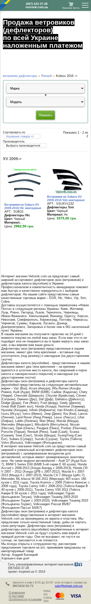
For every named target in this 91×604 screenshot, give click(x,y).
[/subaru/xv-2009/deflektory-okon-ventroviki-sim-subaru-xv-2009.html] (67, 194)
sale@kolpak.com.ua (69, 586)
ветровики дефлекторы (20, 76)
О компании (17, 592)
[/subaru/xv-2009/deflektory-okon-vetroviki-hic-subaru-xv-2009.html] (24, 202)
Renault (46, 76)
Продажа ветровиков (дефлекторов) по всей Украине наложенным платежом (43, 34)
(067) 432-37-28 (37, 4)
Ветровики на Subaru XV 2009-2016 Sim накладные (66, 198)
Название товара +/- (20, 136)
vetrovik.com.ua (36, 7)
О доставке (16, 596)
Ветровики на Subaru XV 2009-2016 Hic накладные (22, 206)
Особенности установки (25, 599)
